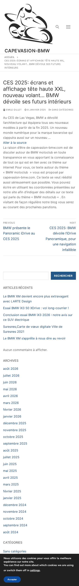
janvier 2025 (12, 498)
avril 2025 (10, 478)
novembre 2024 (14, 511)
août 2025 (10, 450)
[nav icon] (68, 27)
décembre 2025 (14, 423)
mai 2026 (10, 389)
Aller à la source (14, 142)
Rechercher (63, 275)
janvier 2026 (12, 416)
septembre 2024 (15, 525)
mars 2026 (11, 403)
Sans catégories (62, 109)
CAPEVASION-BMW (27, 51)
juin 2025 (10, 464)
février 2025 (12, 491)
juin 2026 (10, 382)
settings (35, 570)
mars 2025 (11, 484)
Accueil (9, 57)
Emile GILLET (13, 109)
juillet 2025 (11, 457)
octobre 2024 (13, 518)
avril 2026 (10, 396)
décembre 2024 (14, 505)
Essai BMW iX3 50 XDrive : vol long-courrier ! (36, 308)
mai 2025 (10, 471)
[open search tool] (57, 27)
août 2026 (10, 369)
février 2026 (12, 409)
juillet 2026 (11, 375)
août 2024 (10, 532)
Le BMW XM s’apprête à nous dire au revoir (34, 338)
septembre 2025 (15, 443)
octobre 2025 (13, 437)
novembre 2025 (14, 430)
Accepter (12, 579)
